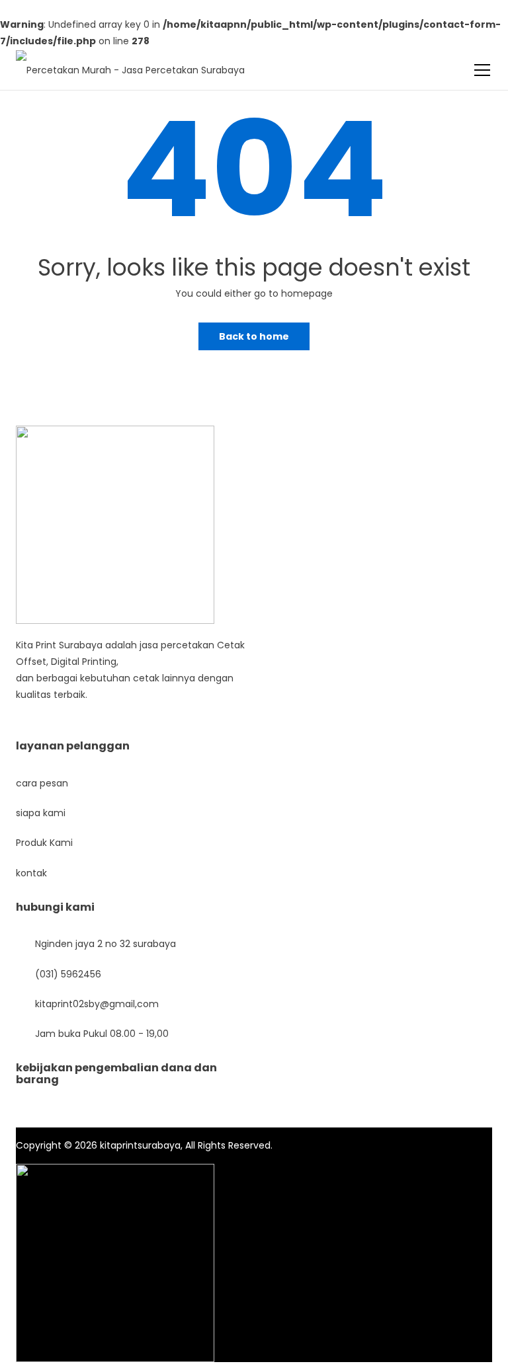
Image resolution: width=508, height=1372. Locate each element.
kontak (31, 873)
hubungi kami (55, 907)
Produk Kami (44, 842)
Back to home (254, 336)
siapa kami (40, 812)
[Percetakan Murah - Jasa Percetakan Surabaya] (130, 62)
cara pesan (42, 783)
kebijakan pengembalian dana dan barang (116, 1073)
